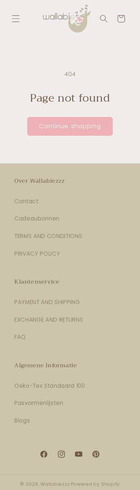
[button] (15, 18)
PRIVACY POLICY (37, 253)
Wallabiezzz (55, 484)
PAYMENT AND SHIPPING (47, 302)
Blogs (22, 420)
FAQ (20, 337)
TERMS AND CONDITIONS (48, 236)
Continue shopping (70, 126)
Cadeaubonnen (37, 218)
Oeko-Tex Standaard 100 (49, 385)
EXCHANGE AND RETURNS (48, 319)
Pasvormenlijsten (39, 403)
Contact (26, 201)
